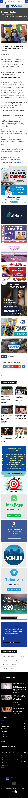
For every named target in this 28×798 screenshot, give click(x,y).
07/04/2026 (6, 54)
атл (4, 657)
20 (17, 759)
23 (2, 761)
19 (13, 759)
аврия (12, 668)
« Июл (3, 767)
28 (21, 761)
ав (11, 660)
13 (17, 757)
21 (21, 759)
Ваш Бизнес (13, 731)
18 (10, 759)
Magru (13, 791)
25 (10, 761)
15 (25, 757)
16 (2, 759)
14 (21, 757)
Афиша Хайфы (13, 728)
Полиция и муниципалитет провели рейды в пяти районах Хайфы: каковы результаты (20, 399)
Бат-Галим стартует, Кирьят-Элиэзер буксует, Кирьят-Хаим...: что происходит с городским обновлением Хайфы (6, 420)
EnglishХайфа (13, 723)
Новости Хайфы (10, 14)
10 (6, 757)
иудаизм (22, 657)
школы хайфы (11, 356)
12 (13, 757)
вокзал (5, 660)
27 (17, 761)
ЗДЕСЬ (19, 163)
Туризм (13, 739)
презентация (12, 657)
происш (5, 668)
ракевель (14, 664)
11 (10, 757)
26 (13, 761)
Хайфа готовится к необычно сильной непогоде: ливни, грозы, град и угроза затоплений (6, 399)
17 (6, 759)
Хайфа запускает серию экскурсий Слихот (19, 437)
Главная (3, 14)
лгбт (16, 660)
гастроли (5, 664)
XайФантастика (13, 726)
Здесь (19, 161)
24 (6, 761)
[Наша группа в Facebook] (14, 783)
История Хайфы (13, 734)
